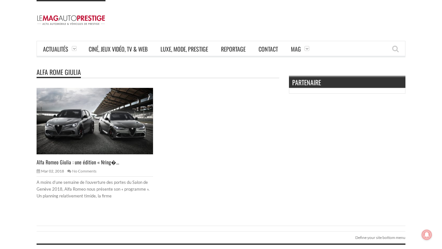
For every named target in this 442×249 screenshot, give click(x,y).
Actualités (55, 49)
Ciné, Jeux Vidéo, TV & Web (118, 49)
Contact (268, 49)
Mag (296, 49)
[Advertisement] (287, 14)
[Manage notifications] (427, 235)
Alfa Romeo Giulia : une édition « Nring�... (78, 162)
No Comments (84, 171)
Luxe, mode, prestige (184, 49)
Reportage (233, 49)
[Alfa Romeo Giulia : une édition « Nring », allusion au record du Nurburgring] (100, 120)
